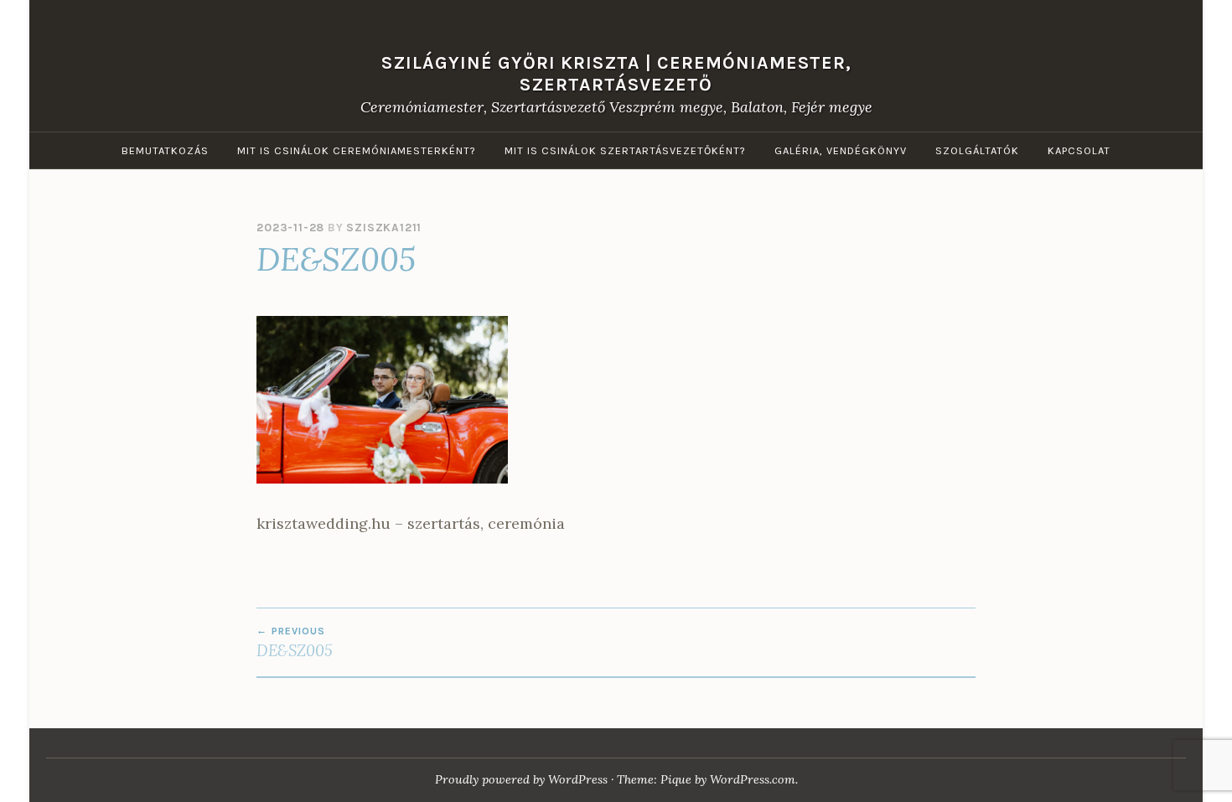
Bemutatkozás (165, 150)
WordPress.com (752, 779)
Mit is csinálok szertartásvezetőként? (625, 150)
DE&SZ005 (294, 642)
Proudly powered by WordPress (521, 779)
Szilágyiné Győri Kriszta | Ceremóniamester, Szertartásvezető (616, 72)
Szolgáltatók (977, 150)
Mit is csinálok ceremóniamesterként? (356, 150)
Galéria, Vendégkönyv (840, 150)
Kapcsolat (1079, 150)
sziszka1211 (384, 227)
